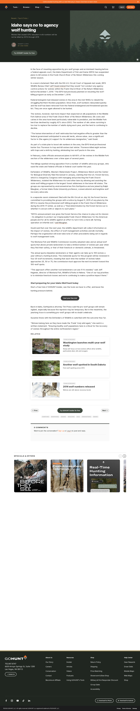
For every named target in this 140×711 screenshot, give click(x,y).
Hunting (45, 416)
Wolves (71, 416)
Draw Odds (128, 666)
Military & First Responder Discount (104, 680)
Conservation (51, 671)
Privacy (119, 708)
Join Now (130, 7)
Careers (49, 666)
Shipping (93, 666)
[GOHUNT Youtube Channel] (17, 700)
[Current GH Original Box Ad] (30, 476)
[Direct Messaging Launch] (103, 476)
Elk (78, 416)
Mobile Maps (129, 671)
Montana (55, 416)
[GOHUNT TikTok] (23, 700)
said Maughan (61, 223)
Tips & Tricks (22, 18)
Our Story (49, 662)
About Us (49, 658)
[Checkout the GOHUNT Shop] (113, 7)
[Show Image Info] (137, 59)
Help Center (128, 658)
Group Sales (95, 684)
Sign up (61, 431)
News (95, 416)
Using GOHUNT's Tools (75, 680)
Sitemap (135, 708)
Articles (69, 666)
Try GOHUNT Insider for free (24, 53)
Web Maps (128, 675)
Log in (122, 7)
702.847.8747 (10, 663)
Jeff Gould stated (58, 86)
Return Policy (95, 662)
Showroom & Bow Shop (99, 675)
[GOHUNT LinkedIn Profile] (29, 700)
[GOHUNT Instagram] (12, 700)
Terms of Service (126, 708)
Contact (49, 675)
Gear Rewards (129, 662)
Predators (86, 416)
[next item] (124, 456)
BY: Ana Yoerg (23, 45)
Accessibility (95, 689)
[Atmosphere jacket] (67, 476)
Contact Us (11, 674)
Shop (92, 658)
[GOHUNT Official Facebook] (6, 700)
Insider (69, 662)
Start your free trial (70, 298)
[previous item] (120, 456)
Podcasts (70, 675)
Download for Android (126, 700)
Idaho (63, 416)
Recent (13, 18)
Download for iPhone (105, 700)
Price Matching (96, 671)
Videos (69, 671)
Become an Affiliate (53, 680)
